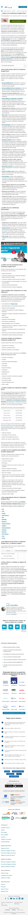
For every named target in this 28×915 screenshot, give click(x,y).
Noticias (19, 773)
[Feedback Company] (5, 802)
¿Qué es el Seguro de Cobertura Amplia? (12, 656)
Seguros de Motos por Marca (8, 866)
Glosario (3, 884)
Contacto (3, 837)
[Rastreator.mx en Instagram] (17, 898)
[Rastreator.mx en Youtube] (11, 898)
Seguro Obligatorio (14, 776)
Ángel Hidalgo (14, 614)
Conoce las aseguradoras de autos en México (14, 713)
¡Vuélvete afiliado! (5, 841)
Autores (3, 830)
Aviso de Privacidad (18, 902)
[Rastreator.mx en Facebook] (5, 898)
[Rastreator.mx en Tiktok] (22, 898)
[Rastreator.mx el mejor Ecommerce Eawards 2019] (22, 813)
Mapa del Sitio (4, 891)
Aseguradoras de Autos (18, 771)
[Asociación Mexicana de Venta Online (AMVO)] (21, 818)
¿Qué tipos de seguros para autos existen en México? (12, 665)
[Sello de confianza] (14, 813)
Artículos (7, 771)
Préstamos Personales (6, 875)
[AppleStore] (18, 786)
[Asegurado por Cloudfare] (7, 813)
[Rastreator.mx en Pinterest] (19, 898)
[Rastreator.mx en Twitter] (8, 898)
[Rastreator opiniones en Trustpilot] (5, 818)
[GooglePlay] (9, 786)
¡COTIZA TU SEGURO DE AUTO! (18, 21)
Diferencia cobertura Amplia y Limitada (11, 647)
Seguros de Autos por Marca (8, 855)
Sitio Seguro (4, 832)
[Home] (2, 11)
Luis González (12, 605)
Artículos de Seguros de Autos (8, 853)
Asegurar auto (10, 773)
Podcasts (3, 886)
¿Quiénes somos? (5, 827)
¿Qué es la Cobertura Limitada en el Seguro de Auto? (14, 659)
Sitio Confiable (4, 834)
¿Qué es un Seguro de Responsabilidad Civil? (13, 662)
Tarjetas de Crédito (5, 877)
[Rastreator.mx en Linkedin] (14, 898)
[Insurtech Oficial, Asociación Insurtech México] (12, 818)
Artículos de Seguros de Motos (8, 864)
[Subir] (25, 912)
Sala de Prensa (4, 889)
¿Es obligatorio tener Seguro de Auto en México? (13, 654)
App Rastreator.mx (14, 781)
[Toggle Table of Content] (24, 66)
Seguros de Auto (5, 848)
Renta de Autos (4, 873)
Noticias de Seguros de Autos (8, 850)
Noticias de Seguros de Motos (8, 862)
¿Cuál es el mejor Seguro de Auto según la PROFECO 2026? (12, 650)
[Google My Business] (5, 796)
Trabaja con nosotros (6, 839)
